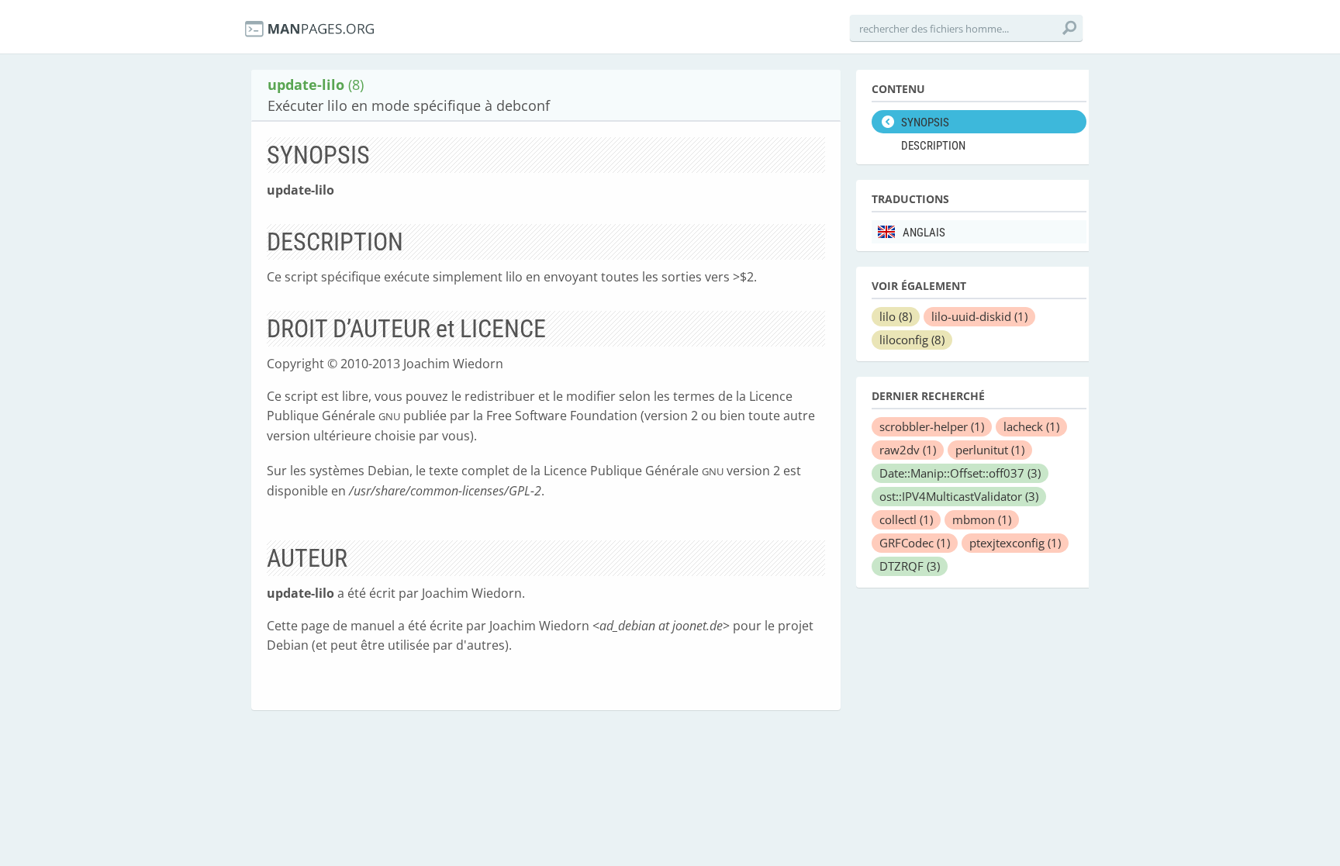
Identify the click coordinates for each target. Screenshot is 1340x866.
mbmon (981, 519)
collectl (906, 519)
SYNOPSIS (925, 122)
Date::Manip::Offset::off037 (960, 473)
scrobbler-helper (931, 426)
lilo (895, 316)
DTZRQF (909, 566)
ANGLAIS (924, 233)
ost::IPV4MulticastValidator (958, 496)
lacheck (1031, 426)
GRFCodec (914, 542)
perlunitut (989, 449)
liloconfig (912, 339)
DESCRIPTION (933, 146)
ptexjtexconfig (1015, 542)
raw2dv (907, 449)
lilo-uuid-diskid (979, 316)
